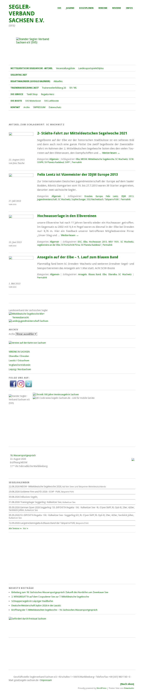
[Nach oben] (127, 684)
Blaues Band (95, 274)
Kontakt (15, 107)
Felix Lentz (112, 196)
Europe (99, 196)
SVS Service (17, 94)
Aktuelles (58, 81)
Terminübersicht (20, 317)
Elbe (78, 159)
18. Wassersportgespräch (23, 455)
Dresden (88, 196)
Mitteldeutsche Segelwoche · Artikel (32, 68)
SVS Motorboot (33, 100)
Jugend (70, 8)
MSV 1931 (114, 242)
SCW (131, 159)
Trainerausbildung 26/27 (24, 88)
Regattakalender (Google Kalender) (30, 81)
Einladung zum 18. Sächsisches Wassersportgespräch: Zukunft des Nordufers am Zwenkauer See (59, 592)
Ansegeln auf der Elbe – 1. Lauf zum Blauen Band (77, 257)
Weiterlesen (111, 152)
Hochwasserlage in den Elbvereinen (66, 216)
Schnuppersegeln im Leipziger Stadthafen (32, 601)
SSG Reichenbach (95, 199)
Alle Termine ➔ (15, 528)
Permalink (77, 162)
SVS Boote (16, 101)
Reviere (116, 8)
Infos (129, 8)
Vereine (102, 8)
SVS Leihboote (51, 100)
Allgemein (54, 159)
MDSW (84, 159)
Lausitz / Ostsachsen (19, 360)
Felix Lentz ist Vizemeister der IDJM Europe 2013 (77, 175)
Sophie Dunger (78, 199)
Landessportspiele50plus (91, 68)
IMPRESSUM (39, 107)
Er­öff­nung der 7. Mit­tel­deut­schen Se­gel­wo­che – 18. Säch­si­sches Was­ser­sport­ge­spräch (54, 610)
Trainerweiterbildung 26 (54, 87)
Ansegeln (82, 274)
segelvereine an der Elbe (48, 245)
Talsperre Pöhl (111, 199)
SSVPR (40, 162)
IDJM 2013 (127, 196)
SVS (59, 8)
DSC (80, 242)
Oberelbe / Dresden (19, 356)
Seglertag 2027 (19, 75)
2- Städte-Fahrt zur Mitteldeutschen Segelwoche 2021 (82, 133)
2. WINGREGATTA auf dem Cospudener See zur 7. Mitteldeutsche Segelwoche (50, 596)
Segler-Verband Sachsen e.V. (26, 14)
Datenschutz (55, 107)
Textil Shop (32, 94)
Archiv (27, 107)
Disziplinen (86, 8)
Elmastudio (129, 688)
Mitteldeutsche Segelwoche (101, 159)
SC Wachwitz (121, 159)
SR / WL (73, 87)
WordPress (101, 688)
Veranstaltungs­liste (65, 68)
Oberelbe (112, 274)
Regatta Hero (47, 94)
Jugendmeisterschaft (47, 199)
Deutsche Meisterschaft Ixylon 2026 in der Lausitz (36, 605)
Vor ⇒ (25, 528)
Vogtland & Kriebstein (19, 365)
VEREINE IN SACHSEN (19, 351)
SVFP (67, 162)
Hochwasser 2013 (98, 242)
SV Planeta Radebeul (54, 162)
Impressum (46, 680)
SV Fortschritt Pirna (70, 245)
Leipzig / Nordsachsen (20, 369)
